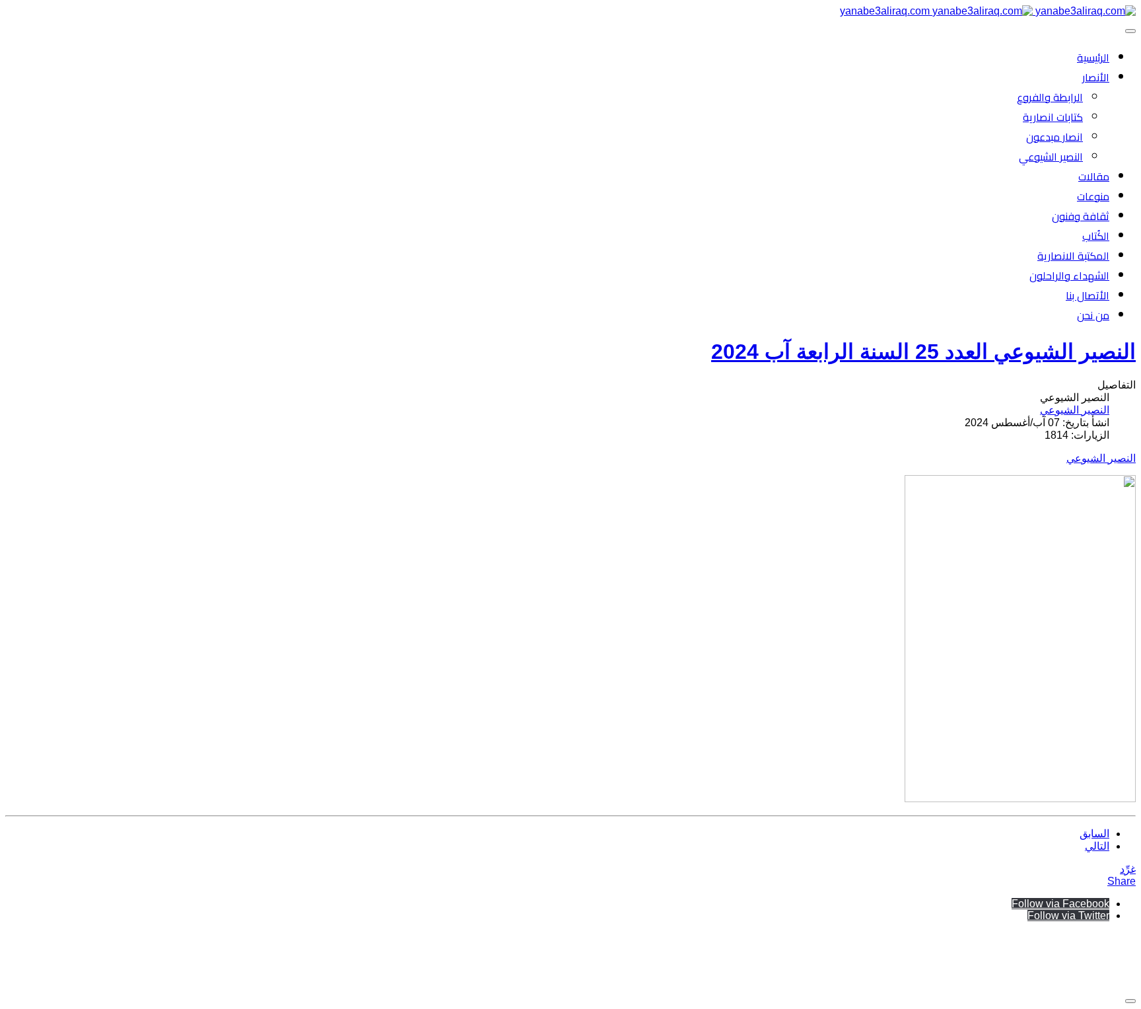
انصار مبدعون (1054, 137)
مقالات (1093, 176)
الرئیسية (1093, 57)
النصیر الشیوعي (1051, 157)
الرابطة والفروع (1050, 97)
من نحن (1093, 315)
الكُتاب (1095, 236)
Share (1121, 881)
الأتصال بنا (1087, 295)
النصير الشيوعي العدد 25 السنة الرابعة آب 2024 (923, 351)
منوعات (1093, 196)
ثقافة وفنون (1080, 216)
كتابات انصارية (1053, 117)
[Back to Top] (1130, 1001)
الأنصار (1095, 77)
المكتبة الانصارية (1073, 256)
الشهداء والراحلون (1069, 275)
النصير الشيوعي (1101, 458)
